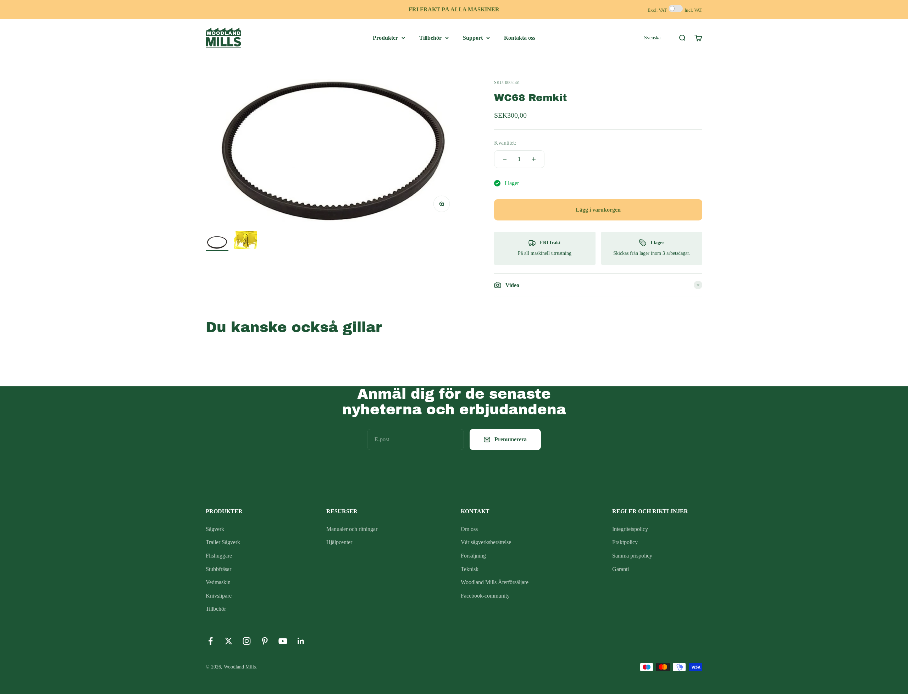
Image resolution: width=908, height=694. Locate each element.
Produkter (385, 38)
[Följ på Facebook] (210, 641)
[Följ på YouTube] (283, 641)
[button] (652, 37)
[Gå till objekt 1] (217, 243)
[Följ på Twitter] (228, 641)
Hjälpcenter (339, 542)
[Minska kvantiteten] (504, 159)
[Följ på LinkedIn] (301, 641)
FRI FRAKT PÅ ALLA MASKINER (454, 9)
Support (473, 38)
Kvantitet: (505, 143)
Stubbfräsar (218, 569)
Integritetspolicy (630, 529)
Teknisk (469, 569)
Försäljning (473, 556)
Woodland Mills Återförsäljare (494, 582)
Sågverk (215, 529)
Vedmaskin (218, 582)
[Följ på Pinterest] (265, 641)
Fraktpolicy (625, 542)
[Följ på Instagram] (246, 641)
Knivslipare (219, 596)
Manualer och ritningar (351, 529)
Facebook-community (485, 596)
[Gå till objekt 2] (245, 241)
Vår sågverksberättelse (486, 542)
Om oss (469, 529)
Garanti (620, 569)
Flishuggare (219, 556)
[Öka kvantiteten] (534, 159)
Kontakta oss (519, 38)
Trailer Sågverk (223, 542)
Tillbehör (430, 38)
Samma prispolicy (632, 556)
